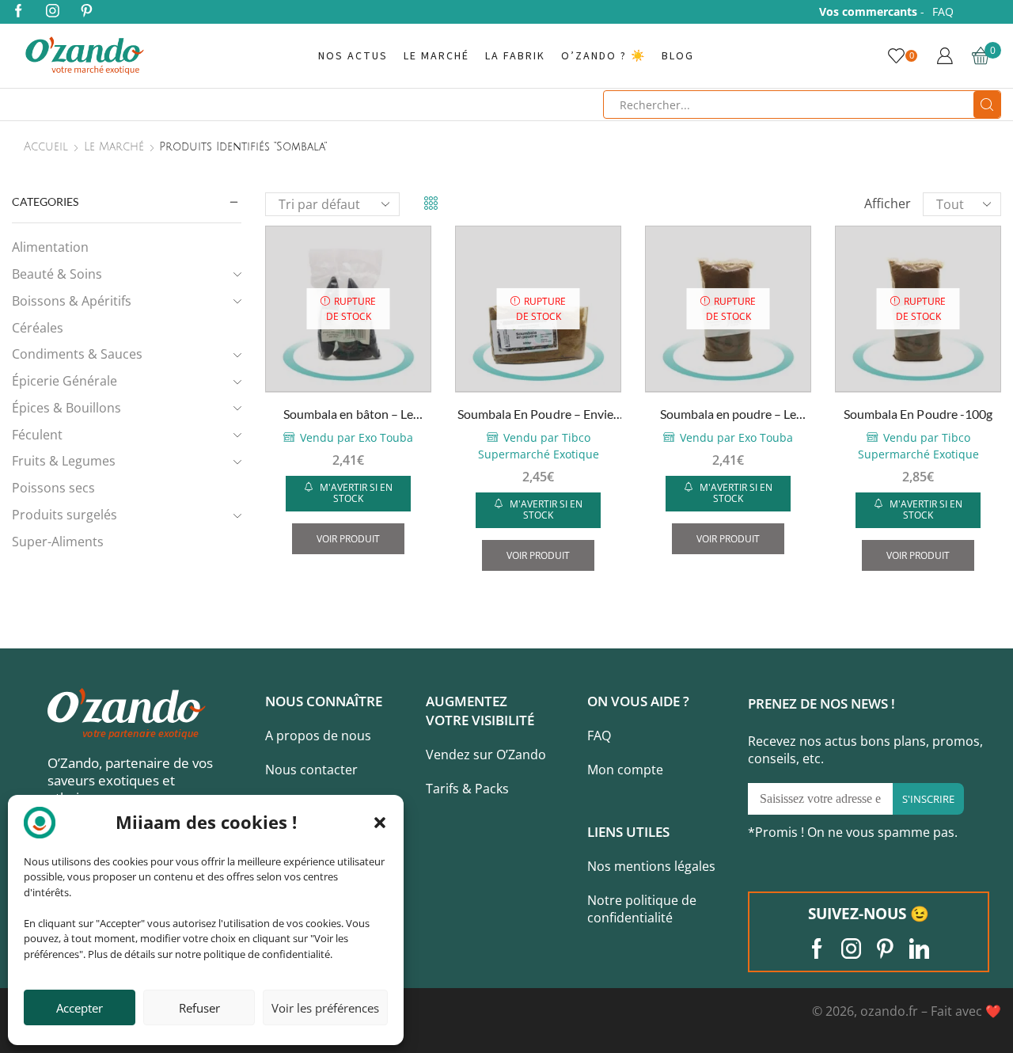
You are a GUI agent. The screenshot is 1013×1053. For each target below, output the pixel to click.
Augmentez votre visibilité (480, 710)
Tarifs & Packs (467, 788)
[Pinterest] (86, 12)
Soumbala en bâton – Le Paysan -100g (347, 415)
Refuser (199, 1008)
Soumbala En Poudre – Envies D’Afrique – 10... (538, 415)
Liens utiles (628, 832)
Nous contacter (311, 769)
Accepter (79, 1008)
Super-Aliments (58, 541)
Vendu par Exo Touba (356, 437)
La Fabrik (515, 56)
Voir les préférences (325, 1008)
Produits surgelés (64, 514)
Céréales (37, 327)
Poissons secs (53, 487)
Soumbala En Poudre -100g (918, 413)
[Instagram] (52, 12)
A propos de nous (318, 735)
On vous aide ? (638, 701)
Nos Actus (353, 56)
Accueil (46, 147)
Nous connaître (323, 701)
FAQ (943, 11)
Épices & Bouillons (66, 407)
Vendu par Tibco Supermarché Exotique (538, 446)
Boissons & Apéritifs (71, 301)
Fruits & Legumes (64, 460)
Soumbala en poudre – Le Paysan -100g (728, 415)
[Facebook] (18, 12)
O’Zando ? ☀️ (603, 56)
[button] (380, 823)
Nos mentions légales (651, 866)
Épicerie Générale (64, 381)
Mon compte (625, 769)
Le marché (436, 56)
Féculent (37, 434)
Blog (678, 56)
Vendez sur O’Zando (486, 754)
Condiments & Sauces (77, 354)
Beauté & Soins (57, 274)
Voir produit (348, 538)
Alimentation (50, 247)
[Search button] (986, 104)
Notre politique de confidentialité (641, 909)
